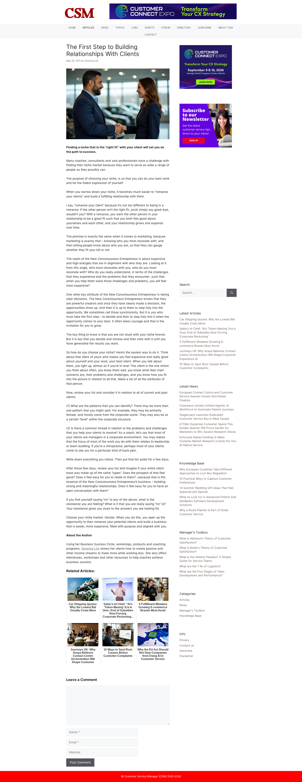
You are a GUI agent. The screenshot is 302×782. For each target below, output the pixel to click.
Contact (151, 34)
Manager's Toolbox (192, 610)
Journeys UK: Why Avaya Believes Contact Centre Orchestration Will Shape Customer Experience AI (207, 355)
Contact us (186, 645)
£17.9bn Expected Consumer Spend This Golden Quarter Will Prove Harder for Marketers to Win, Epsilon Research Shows (207, 428)
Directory (184, 27)
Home (72, 27)
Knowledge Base (190, 615)
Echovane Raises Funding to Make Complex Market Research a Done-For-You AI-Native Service (207, 441)
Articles (88, 27)
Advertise (185, 650)
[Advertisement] (205, 214)
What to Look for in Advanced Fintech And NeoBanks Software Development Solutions (207, 501)
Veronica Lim (90, 548)
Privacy (184, 640)
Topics (119, 27)
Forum (165, 27)
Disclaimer (186, 656)
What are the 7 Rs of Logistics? (200, 566)
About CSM (225, 27)
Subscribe (204, 27)
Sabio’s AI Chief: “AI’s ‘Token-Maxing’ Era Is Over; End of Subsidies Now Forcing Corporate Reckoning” (207, 332)
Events (149, 27)
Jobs (134, 27)
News (104, 27)
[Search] (232, 293)
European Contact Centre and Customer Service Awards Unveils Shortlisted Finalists (206, 396)
